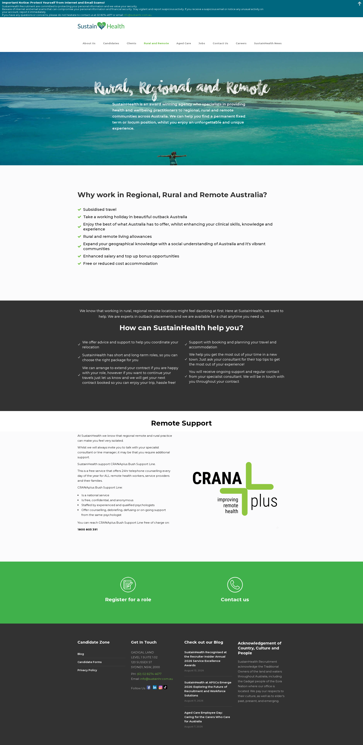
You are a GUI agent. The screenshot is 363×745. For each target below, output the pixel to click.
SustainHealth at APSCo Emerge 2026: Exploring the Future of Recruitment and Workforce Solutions (207, 689)
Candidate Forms (90, 662)
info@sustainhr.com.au (156, 679)
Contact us (235, 600)
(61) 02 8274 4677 (149, 674)
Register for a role (128, 600)
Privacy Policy (87, 670)
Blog (81, 654)
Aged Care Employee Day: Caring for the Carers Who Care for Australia (207, 717)
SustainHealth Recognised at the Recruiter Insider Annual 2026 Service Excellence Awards (205, 658)
